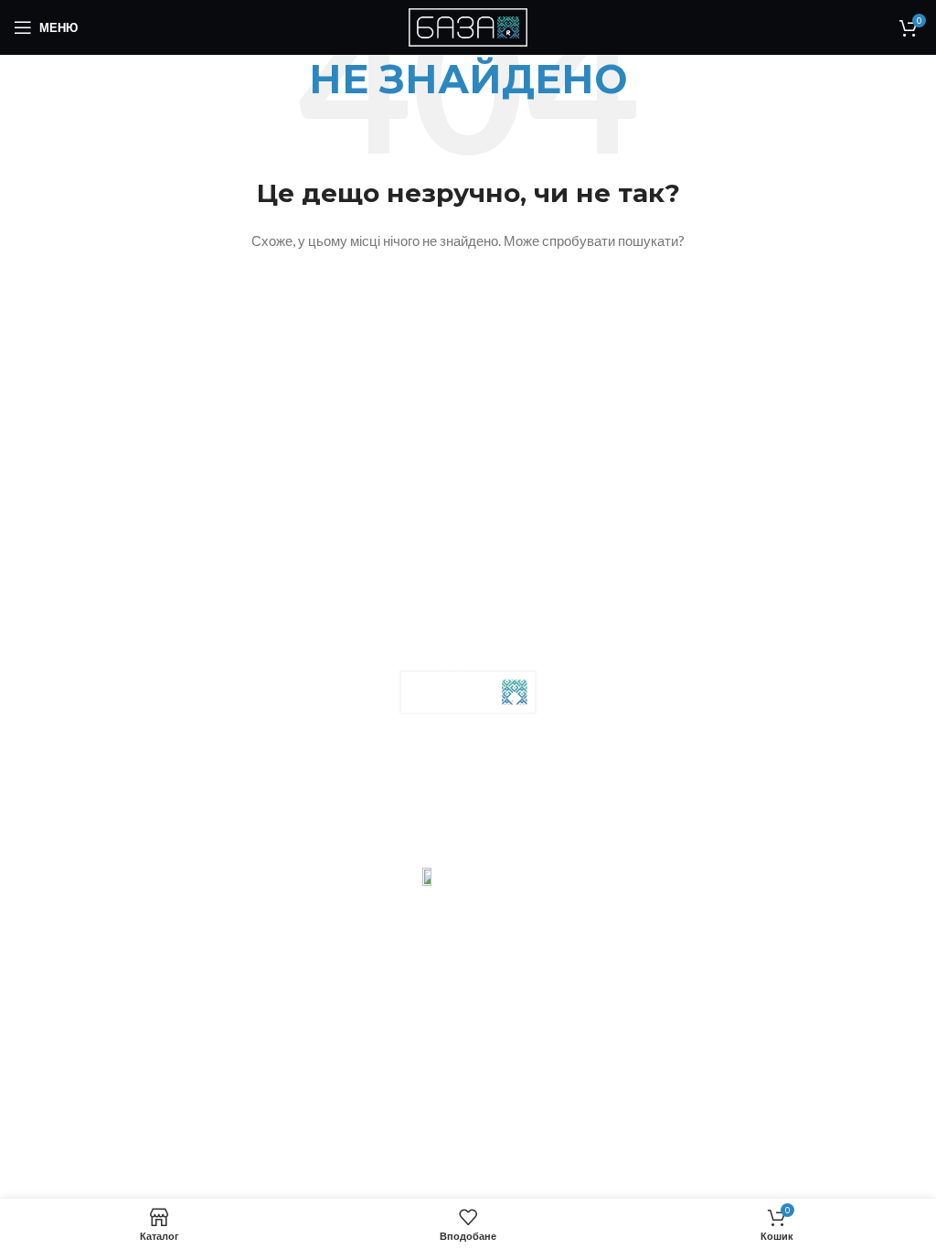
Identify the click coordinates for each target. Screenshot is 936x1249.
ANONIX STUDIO (436, 852)
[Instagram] (445, 803)
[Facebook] (398, 803)
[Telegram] (491, 803)
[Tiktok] (538, 803)
